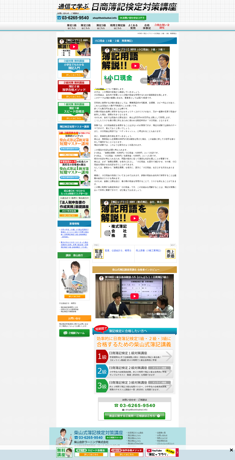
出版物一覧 (161, 433)
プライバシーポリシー (165, 443)
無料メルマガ (162, 438)
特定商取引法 (162, 441)
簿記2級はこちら (134, 438)
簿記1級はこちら (134, 435)
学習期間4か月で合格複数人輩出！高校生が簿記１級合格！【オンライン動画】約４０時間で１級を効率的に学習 (136, 358)
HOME (140, 33)
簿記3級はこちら (134, 441)
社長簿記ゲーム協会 (135, 433)
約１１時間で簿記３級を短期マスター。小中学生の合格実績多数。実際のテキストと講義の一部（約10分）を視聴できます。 (139, 388)
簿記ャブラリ (148, 33)
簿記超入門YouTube (135, 443)
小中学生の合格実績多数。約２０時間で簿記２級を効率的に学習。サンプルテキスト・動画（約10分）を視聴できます (139, 373)
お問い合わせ (162, 435)
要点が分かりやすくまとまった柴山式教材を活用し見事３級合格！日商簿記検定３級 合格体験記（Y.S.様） (74, 244)
